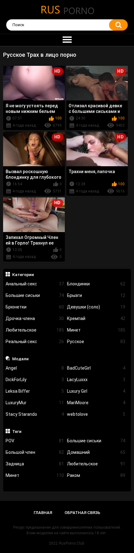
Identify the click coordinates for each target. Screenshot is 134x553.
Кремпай (96, 318)
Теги (17, 431)
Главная (43, 512)
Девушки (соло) (96, 306)
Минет (96, 329)
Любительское (35, 329)
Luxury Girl (96, 391)
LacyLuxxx (96, 379)
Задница (35, 463)
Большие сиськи (35, 295)
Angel (35, 368)
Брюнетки (35, 306)
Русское (96, 341)
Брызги (96, 295)
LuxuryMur (35, 402)
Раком (96, 475)
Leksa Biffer (35, 391)
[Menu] (67, 40)
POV (35, 440)
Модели (20, 358)
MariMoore (96, 402)
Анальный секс (35, 283)
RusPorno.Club (71, 543)
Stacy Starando (35, 414)
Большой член (35, 452)
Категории (23, 274)
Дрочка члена (35, 318)
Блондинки (96, 283)
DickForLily (35, 379)
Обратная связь (82, 512)
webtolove (96, 414)
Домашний (96, 452)
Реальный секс (35, 341)
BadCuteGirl (96, 368)
